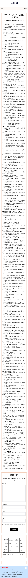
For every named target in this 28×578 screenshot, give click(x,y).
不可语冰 (14, 3)
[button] (26, 568)
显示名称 (5, 504)
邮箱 (4, 511)
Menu (25, 8)
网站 (3, 518)
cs (21, 20)
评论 (4, 483)
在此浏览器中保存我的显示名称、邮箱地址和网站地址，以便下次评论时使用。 (14, 525)
